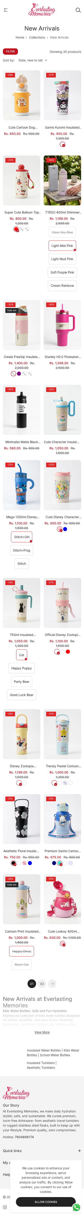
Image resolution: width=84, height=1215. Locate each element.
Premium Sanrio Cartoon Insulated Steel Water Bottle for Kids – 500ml (62, 851)
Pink (59, 529)
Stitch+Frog (23, 551)
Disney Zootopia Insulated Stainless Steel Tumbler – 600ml (21, 766)
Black (13, 863)
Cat (23, 656)
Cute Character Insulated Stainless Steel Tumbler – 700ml (62, 442)
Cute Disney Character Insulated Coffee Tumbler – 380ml (62, 517)
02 (42, 984)
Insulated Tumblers (41, 1063)
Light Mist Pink (64, 247)
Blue (30, 863)
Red (16, 229)
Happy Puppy (22, 669)
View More (42, 1032)
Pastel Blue (62, 652)
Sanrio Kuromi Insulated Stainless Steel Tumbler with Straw (62, 127)
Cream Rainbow (64, 287)
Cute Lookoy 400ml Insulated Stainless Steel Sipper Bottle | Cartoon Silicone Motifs (62, 931)
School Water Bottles (55, 1055)
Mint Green (71, 783)
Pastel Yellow (19, 782)
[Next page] (52, 983)
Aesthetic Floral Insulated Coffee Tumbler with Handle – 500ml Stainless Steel (21, 851)
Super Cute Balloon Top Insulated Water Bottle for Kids (21, 212)
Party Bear (23, 683)
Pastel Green (24, 783)
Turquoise (59, 863)
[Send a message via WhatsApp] (76, 1207)
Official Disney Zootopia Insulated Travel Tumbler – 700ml (62, 635)
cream (19, 863)
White (62, 144)
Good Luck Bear (23, 696)
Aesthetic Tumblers (41, 1067)
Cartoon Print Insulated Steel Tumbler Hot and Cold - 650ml (22, 931)
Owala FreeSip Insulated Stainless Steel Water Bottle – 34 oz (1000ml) (21, 357)
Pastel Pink (56, 651)
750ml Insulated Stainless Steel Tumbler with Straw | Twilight (22, 635)
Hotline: (18, 1137)
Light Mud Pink (63, 260)
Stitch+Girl (23, 538)
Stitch (23, 565)
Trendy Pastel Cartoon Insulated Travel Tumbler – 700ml (62, 766)
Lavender (71, 863)
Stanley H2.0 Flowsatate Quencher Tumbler (62, 357)
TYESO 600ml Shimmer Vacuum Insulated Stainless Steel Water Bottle (62, 212)
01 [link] (32, 984)
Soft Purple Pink (64, 273)
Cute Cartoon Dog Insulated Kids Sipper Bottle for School (21, 127)
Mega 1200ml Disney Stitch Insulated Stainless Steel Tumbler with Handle (21, 517)
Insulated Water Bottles (44, 1050)
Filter (10, 51)
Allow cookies (46, 1202)
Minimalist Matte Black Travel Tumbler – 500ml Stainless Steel (21, 442)
